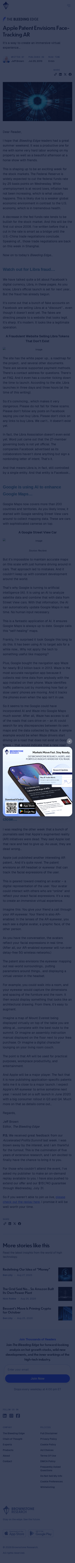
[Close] (69, 741)
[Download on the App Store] (27, 805)
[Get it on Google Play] (27, 811)
